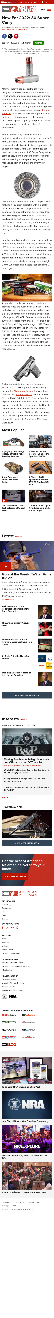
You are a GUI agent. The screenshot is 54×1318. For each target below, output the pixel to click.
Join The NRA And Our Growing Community (25, 1121)
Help (4, 915)
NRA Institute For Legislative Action (16, 966)
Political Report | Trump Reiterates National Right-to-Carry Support (16, 609)
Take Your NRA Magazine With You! (21, 1087)
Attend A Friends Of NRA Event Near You (24, 1192)
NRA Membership (9, 979)
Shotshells (26, 765)
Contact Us (6, 908)
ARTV (4, 798)
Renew (26, 2)
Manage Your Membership (12, 990)
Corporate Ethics (34, 1202)
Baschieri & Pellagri (12, 765)
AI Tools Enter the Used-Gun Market (16, 657)
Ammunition (12, 29)
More (17, 537)
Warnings (5, 1206)
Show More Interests (33, 843)
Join (20, 2)
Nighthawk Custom (23, 391)
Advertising (6, 904)
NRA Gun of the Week (11, 953)
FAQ (3, 911)
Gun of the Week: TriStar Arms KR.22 (26, 576)
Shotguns (36, 765)
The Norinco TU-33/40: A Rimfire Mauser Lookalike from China (17, 642)
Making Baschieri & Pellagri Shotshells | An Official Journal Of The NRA (27, 760)
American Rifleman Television (18, 725)
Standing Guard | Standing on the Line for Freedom (16, 674)
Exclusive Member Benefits (13, 983)
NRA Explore (7, 970)
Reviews (5, 600)
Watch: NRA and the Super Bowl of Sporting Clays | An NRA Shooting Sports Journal (27, 771)
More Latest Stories (33, 695)
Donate (34, 2)
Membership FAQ (9, 986)
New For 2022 (23, 29)
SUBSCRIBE (15, 876)
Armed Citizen (7, 949)
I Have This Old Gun (12, 807)
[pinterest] (16, 35)
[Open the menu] (49, 9)
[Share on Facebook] (4, 35)
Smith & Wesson (24, 394)
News (4, 29)
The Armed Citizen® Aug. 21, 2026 (16, 624)
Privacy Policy (7, 1202)
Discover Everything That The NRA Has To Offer (24, 1157)
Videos (5, 946)
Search (5, 919)
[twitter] (10, 35)
